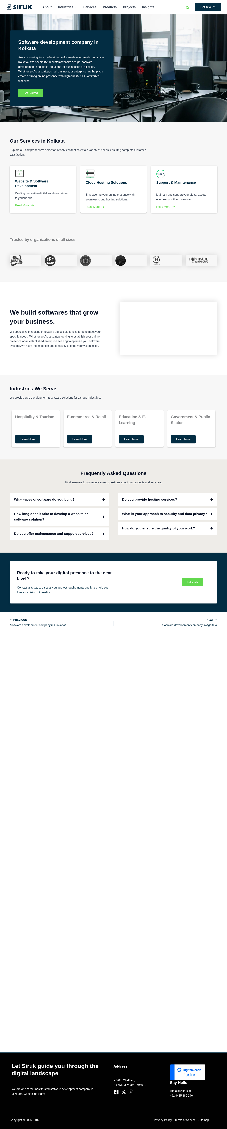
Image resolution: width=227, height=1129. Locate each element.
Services (89, 7)
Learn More (27, 439)
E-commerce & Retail (86, 417)
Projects (129, 7)
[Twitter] (123, 1092)
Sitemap (203, 1120)
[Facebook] (116, 1092)
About (47, 7)
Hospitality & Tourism (34, 417)
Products (110, 7)
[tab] (59, 499)
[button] (75, 7)
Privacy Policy (163, 1120)
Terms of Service (185, 1120)
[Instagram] (131, 1092)
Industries (65, 7)
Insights (148, 7)
